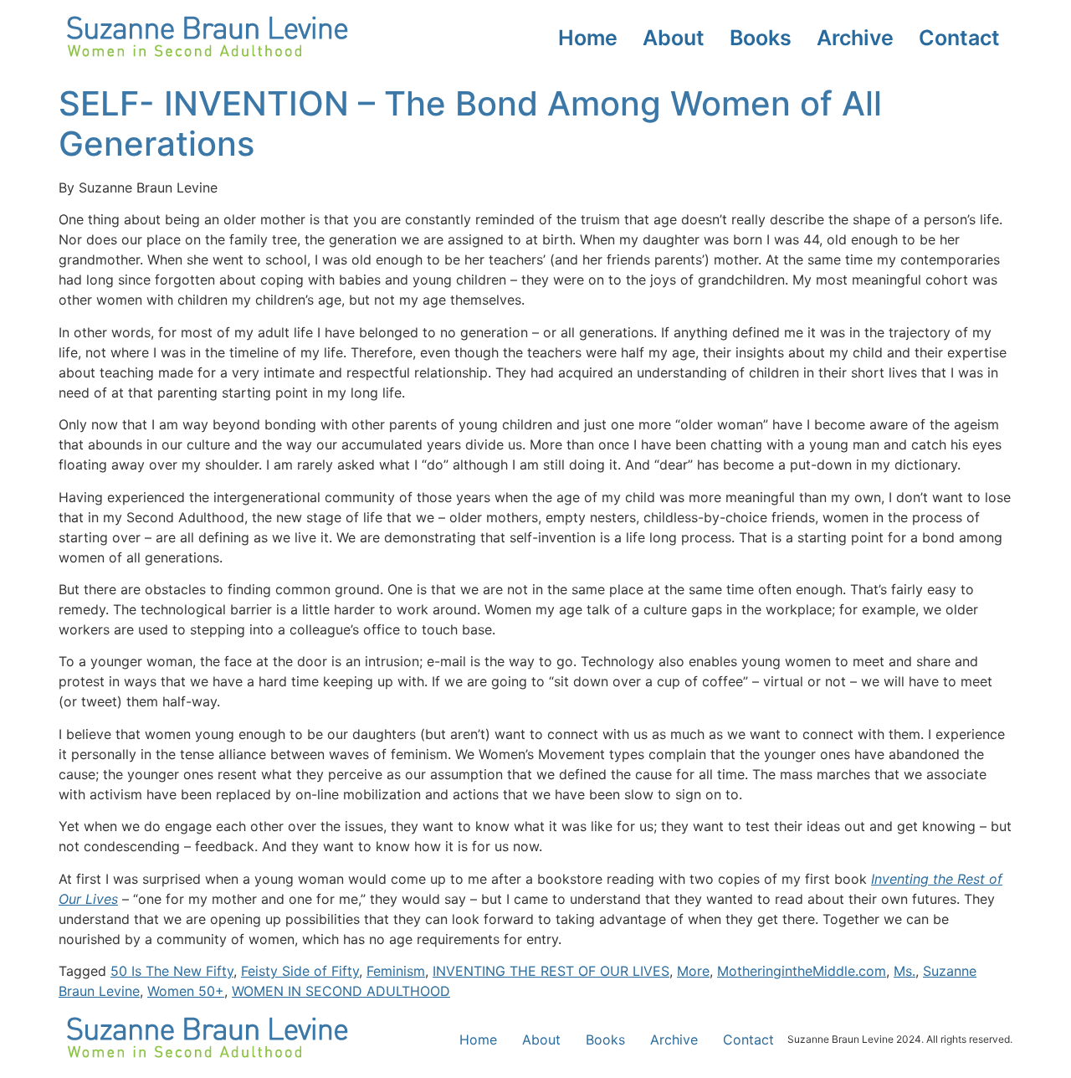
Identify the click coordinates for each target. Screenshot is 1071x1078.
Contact (959, 37)
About (674, 37)
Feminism (395, 971)
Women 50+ (185, 991)
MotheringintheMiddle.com (801, 971)
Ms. (904, 971)
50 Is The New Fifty (171, 971)
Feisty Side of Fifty (300, 971)
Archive (855, 37)
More (693, 971)
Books (761, 37)
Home (587, 37)
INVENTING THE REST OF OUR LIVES (551, 971)
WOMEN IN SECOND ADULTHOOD (341, 991)
